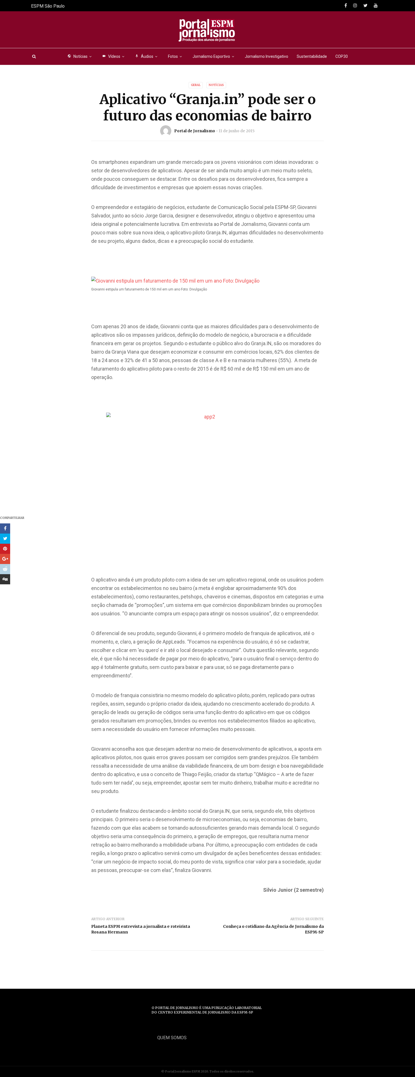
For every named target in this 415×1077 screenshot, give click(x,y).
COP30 (341, 56)
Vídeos (111, 56)
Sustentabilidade (312, 56)
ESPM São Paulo (48, 6)
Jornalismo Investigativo (266, 56)
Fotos (173, 56)
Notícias (77, 56)
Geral (195, 85)
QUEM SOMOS (172, 1037)
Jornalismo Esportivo (211, 56)
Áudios (144, 56)
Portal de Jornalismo (194, 131)
